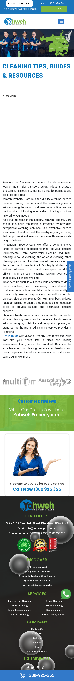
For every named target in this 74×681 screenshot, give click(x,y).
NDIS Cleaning (20, 605)
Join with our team (37, 651)
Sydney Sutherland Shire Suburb (37, 575)
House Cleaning (54, 605)
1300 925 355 (38, 533)
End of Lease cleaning (20, 610)
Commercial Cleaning (20, 601)
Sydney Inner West (37, 566)
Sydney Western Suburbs (37, 571)
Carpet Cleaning (20, 614)
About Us (37, 633)
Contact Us (37, 629)
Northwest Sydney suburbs (37, 584)
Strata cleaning (54, 610)
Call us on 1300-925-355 (50, 3)
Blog (37, 647)
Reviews (37, 642)
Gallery (37, 638)
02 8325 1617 (57, 533)
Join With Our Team (19, 3)
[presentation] (4, 381)
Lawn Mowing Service (54, 614)
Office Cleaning (54, 601)
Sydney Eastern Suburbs (37, 580)
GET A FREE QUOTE (54, 9)
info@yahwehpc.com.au (23, 9)
